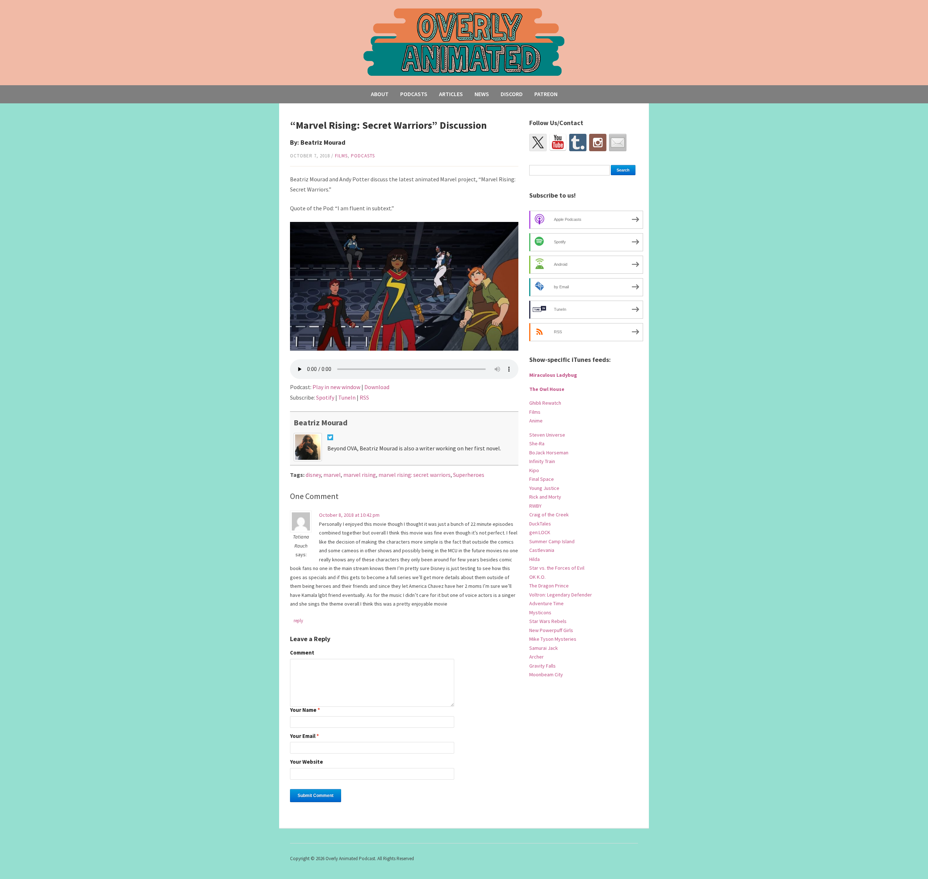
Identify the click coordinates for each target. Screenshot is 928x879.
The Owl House (546, 389)
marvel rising (359, 474)
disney (313, 474)
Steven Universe (547, 435)
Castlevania (541, 550)
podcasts (363, 156)
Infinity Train (542, 461)
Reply (298, 621)
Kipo (534, 470)
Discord (512, 94)
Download (376, 387)
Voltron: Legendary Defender (560, 594)
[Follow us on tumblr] (578, 142)
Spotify (325, 397)
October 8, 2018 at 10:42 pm (349, 515)
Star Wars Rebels (548, 621)
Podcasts (413, 94)
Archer (536, 656)
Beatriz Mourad (321, 422)
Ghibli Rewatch (545, 403)
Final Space (541, 479)
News (482, 94)
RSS (364, 397)
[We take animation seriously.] (464, 41)
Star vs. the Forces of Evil (556, 568)
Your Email (304, 736)
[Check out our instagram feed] (597, 142)
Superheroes (468, 474)
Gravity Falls (542, 666)
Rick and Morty (545, 497)
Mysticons (540, 612)
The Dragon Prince (549, 585)
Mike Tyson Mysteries (552, 639)
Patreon (546, 94)
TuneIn (347, 397)
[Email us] (617, 142)
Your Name (305, 710)
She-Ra (536, 443)
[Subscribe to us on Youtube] (558, 142)
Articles (451, 94)
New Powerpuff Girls (551, 630)
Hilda (534, 559)
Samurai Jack (543, 648)
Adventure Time (546, 603)
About (380, 94)
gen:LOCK (539, 532)
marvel (332, 474)
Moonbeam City (546, 674)
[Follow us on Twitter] (538, 142)
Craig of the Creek (549, 514)
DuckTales (540, 523)
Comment (302, 653)
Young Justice (544, 488)
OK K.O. (537, 577)
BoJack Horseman (548, 452)
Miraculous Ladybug (553, 375)
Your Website (306, 762)
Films (341, 156)
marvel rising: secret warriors (414, 474)
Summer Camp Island (552, 541)
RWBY (535, 506)
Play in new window (336, 387)
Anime (536, 420)
